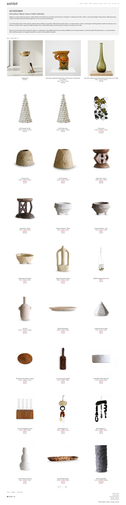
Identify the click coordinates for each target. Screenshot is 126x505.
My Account (114, 3)
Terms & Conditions (115, 499)
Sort (8, 38)
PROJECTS (100, 3)
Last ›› (66, 487)
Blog (109, 3)
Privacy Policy (116, 495)
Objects (90, 3)
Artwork (86, 3)
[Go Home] (12, 3)
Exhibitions (95, 3)
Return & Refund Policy (114, 496)
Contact (105, 3)
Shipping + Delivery (115, 498)
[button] (78, 3)
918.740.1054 (115, 493)
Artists (81, 3)
